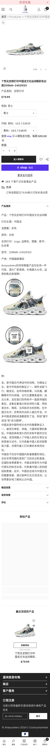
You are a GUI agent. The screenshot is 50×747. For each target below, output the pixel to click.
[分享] (46, 159)
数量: (4, 145)
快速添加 (25, 645)
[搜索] (11, 9)
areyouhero (24, 650)
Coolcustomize (38, 727)
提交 (38, 716)
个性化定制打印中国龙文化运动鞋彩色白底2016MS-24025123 (25, 655)
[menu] (3, 9)
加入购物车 (19, 159)
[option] (25, 48)
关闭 (48, 2)
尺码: (15, 123)
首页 (4, 16)
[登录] (39, 9)
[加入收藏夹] (41, 159)
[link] (25, 592)
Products (15, 16)
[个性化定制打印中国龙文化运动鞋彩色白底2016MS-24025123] (25, 629)
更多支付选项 (25, 175)
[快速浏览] (34, 626)
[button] (40, 69)
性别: (7, 106)
